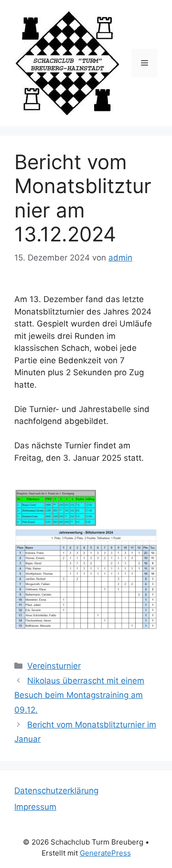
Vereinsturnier (54, 666)
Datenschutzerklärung (56, 790)
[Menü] (144, 63)
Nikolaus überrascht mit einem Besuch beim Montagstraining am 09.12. (79, 695)
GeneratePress (105, 852)
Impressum (35, 807)
